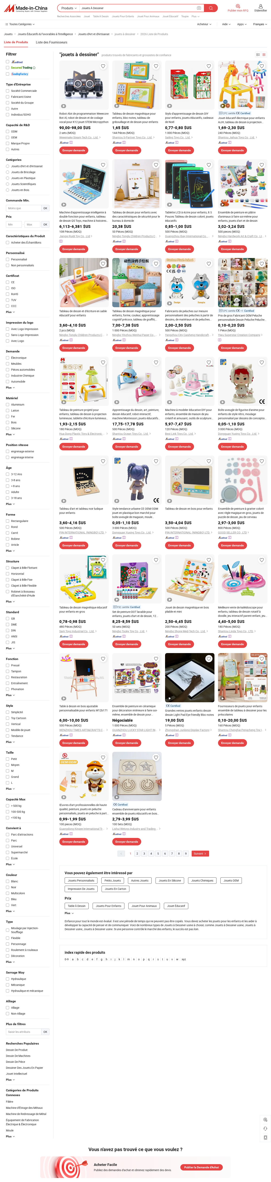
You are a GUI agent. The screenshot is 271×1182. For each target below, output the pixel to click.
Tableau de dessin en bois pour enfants (189, 508)
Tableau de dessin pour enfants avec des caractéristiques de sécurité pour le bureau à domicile (136, 216)
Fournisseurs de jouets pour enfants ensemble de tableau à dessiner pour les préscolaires (242, 710)
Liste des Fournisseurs (51, 42)
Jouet (87, 16)
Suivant (199, 853)
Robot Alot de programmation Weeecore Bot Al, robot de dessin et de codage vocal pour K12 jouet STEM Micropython (84, 118)
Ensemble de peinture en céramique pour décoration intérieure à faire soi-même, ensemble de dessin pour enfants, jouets (134, 710)
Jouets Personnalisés (81, 880)
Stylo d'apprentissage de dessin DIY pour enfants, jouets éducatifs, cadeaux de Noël (189, 118)
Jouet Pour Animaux (148, 16)
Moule (9, 1130)
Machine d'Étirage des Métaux (24, 1108)
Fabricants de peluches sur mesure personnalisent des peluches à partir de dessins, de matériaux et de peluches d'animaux (189, 315)
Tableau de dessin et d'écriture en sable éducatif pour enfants (83, 313)
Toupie (184, 16)
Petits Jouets (113, 880)
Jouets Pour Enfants (123, 16)
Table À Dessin (101, 16)
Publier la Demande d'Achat (201, 1167)
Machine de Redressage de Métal (26, 1114)
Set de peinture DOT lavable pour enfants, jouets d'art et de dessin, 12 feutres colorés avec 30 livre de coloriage (134, 614)
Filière (9, 1101)
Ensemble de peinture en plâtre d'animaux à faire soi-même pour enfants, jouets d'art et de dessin (238, 216)
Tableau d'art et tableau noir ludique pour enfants (81, 511)
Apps (240, 24)
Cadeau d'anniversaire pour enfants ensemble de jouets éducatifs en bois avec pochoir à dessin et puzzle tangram (136, 811)
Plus (67, 913)
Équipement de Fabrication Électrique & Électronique (22, 1122)
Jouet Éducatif (170, 16)
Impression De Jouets (81, 889)
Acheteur (202, 24)
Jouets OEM (231, 880)
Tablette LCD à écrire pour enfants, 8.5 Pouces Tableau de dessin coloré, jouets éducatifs (189, 216)
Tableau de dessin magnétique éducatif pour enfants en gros (83, 609)
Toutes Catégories (20, 24)
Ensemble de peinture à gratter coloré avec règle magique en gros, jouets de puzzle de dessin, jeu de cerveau (241, 513)
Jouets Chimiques (202, 880)
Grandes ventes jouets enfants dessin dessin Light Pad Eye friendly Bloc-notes (189, 713)
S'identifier (260, 10)
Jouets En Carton (115, 889)
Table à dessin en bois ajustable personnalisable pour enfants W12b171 (83, 708)
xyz (184, 959)
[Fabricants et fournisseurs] (25, 8)
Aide (225, 24)
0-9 (67, 959)
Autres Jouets (139, 880)
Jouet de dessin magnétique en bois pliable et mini (187, 609)
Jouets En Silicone (170, 880)
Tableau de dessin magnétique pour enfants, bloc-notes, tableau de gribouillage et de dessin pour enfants (135, 118)
